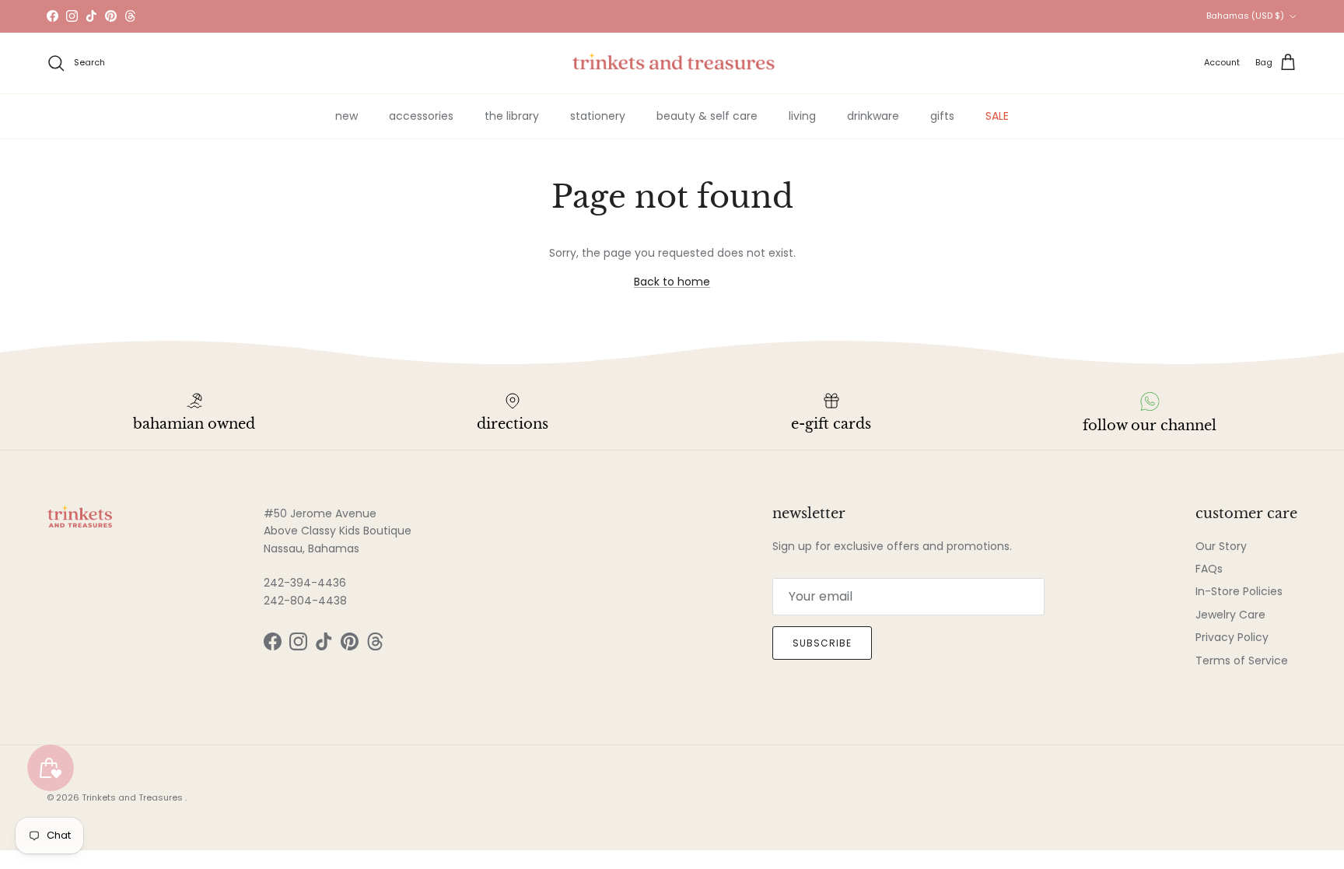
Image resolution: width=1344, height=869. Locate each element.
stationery (597, 116)
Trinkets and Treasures (133, 797)
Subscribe (822, 643)
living (802, 116)
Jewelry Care (1230, 614)
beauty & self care (707, 116)
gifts (942, 116)
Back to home (672, 281)
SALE (997, 116)
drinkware (873, 116)
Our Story (1221, 546)
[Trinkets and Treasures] (672, 63)
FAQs (1209, 568)
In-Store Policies (1239, 591)
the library (512, 116)
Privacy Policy (1232, 637)
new (346, 116)
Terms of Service (1241, 660)
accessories (421, 116)
